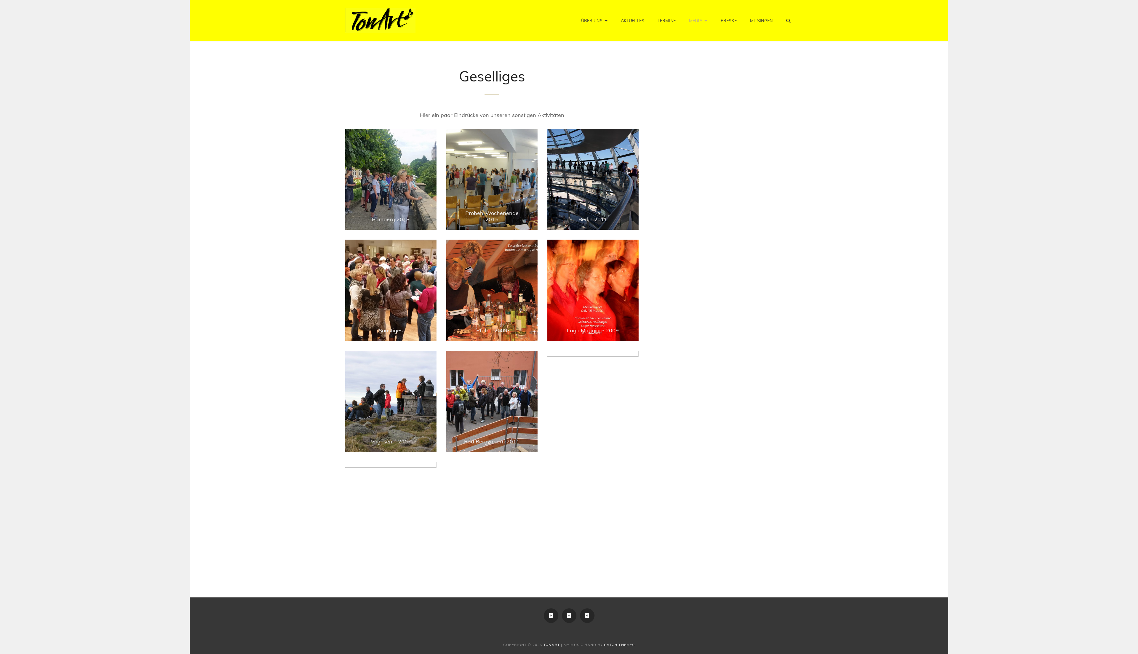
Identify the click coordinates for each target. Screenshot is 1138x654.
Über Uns (591, 20)
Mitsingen (761, 20)
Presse (729, 20)
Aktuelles (632, 20)
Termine (667, 20)
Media (695, 20)
